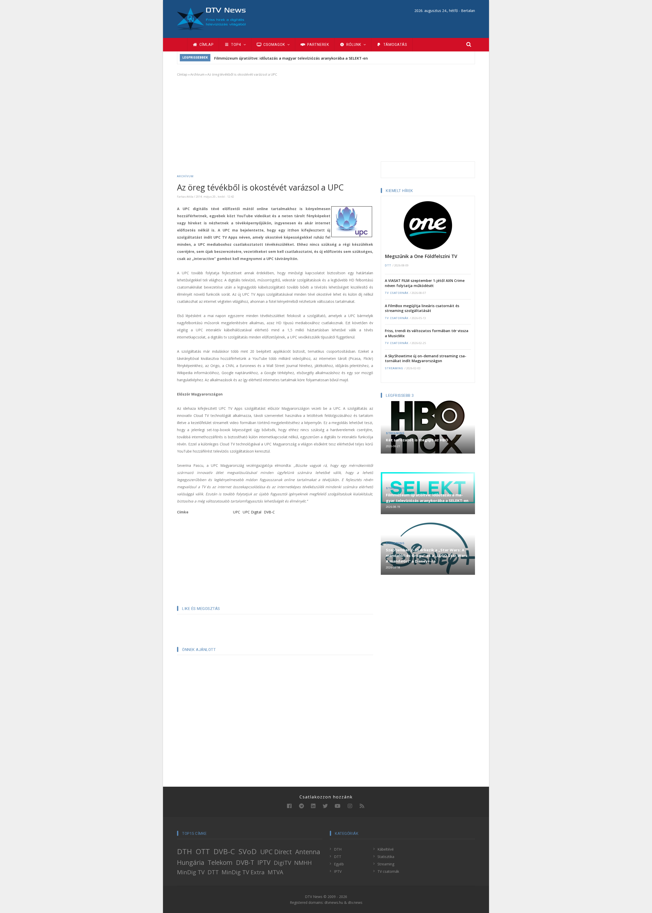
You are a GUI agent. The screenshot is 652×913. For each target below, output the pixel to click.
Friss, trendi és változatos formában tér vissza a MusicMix (426, 333)
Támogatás (394, 45)
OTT (203, 851)
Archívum (197, 74)
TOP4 (236, 45)
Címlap (206, 45)
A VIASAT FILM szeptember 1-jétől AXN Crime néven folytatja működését (425, 283)
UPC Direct (276, 851)
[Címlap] (211, 18)
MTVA (275, 872)
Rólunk (353, 45)
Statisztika (385, 856)
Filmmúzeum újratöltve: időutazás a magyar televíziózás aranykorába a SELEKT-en (291, 58)
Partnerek (317, 45)
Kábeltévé (385, 849)
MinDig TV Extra (243, 872)
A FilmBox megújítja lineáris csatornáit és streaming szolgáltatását (422, 308)
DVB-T (245, 862)
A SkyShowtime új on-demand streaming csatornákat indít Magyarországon (425, 358)
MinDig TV (191, 872)
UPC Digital (252, 512)
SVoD (247, 851)
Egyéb (339, 864)
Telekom (220, 862)
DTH (184, 851)
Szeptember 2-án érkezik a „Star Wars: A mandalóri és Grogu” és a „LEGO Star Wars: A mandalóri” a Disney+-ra (427, 555)
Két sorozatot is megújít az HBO (417, 439)
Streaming (394, 368)
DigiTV (282, 863)
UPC (236, 512)
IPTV (263, 862)
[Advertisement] (326, 118)
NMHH (303, 863)
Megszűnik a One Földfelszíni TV (421, 256)
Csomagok (274, 45)
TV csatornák (397, 293)
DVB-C (269, 512)
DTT (388, 265)
